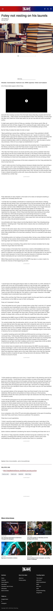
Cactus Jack (5, 474)
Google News (4, 599)
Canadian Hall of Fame (7, 586)
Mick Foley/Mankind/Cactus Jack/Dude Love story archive (20, 470)
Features (3, 580)
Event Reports (4, 582)
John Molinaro (5, 19)
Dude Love (13, 474)
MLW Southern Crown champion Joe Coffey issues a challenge (38, 558)
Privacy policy (22, 580)
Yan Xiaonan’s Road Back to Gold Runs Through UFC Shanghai (11, 538)
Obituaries (4, 588)
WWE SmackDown (41, 582)
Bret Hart (38, 586)
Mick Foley (28, 474)
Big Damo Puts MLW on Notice (9, 558)
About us (21, 578)
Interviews (4, 584)
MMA (37, 584)
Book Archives (5, 590)
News (2, 578)
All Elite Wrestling (40, 590)
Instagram (4, 603)
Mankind (21, 474)
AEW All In (38, 580)
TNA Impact (39, 578)
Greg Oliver (39, 592)
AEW (37, 588)
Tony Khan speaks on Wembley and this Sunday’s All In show (37, 538)
